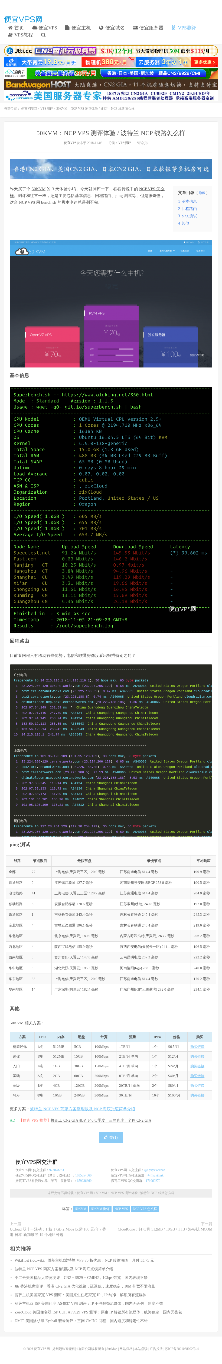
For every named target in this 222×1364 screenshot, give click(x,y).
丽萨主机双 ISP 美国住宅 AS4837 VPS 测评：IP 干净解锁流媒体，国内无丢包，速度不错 (89, 1304)
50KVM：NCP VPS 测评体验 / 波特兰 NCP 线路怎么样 (111, 133)
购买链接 (197, 1047)
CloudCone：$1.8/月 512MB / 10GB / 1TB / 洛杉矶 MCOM (165, 1229)
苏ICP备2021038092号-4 (182, 1349)
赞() (113, 1137)
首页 (18, 28)
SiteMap (111, 1349)
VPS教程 (23, 35)
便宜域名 (114, 28)
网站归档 (125, 1349)
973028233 (56, 1170)
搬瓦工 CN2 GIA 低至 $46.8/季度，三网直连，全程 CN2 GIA (101, 1120)
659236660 (84, 1181)
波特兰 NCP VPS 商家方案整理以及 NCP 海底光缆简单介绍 (82, 1109)
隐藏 (202, 193)
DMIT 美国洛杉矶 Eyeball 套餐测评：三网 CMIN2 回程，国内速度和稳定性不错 (81, 1321)
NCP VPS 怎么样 (145, 1209)
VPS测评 (187, 28)
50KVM (38, 189)
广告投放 (156, 1349)
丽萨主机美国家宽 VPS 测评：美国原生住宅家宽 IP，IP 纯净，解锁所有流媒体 (80, 1295)
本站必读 (141, 1349)
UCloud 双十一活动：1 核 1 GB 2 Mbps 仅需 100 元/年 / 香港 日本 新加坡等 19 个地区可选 (58, 1232)
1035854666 (83, 1175)
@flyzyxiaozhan (154, 1170)
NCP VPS (27, 202)
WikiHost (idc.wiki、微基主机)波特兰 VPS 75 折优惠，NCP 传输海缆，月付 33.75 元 (84, 1260)
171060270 (153, 1181)
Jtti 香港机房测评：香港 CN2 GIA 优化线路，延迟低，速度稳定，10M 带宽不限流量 (85, 1286)
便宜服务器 (151, 28)
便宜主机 (80, 28)
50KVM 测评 (100, 1209)
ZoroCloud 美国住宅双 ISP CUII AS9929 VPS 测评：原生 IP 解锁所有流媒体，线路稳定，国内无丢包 (98, 1312)
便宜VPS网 (23, 19)
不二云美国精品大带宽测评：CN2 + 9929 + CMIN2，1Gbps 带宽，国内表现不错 (81, 1278)
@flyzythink (156, 1175)
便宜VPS (47, 28)
